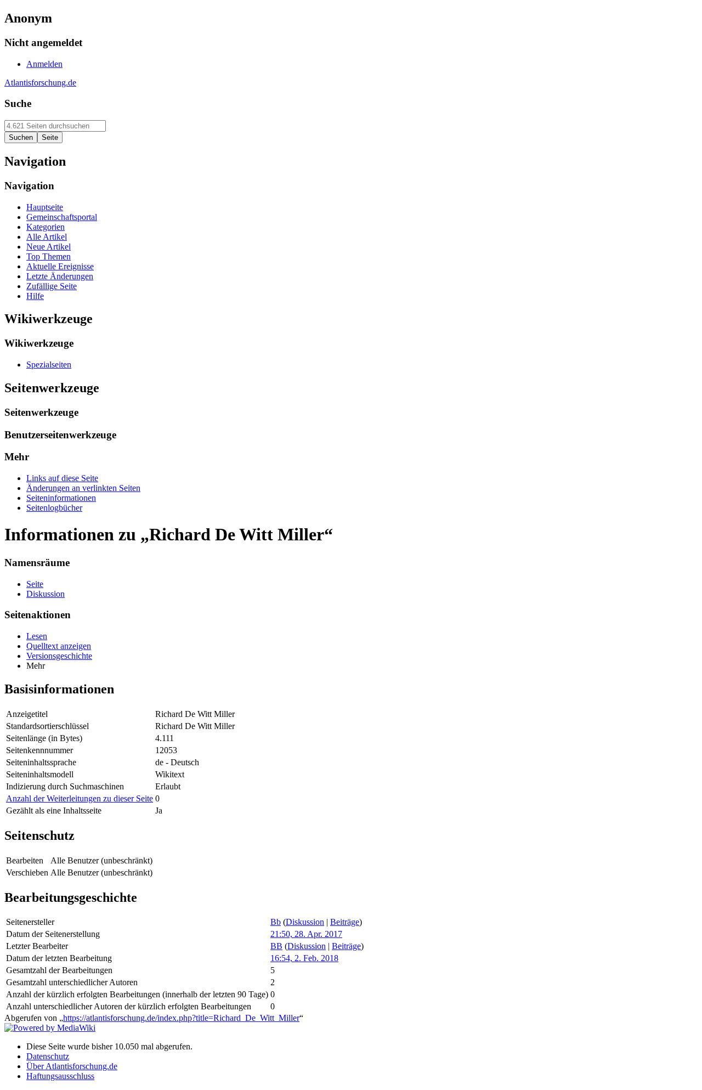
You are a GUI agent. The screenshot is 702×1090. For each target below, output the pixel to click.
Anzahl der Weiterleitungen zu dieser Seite (79, 798)
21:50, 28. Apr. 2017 (306, 934)
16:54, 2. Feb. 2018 (304, 958)
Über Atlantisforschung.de (71, 1066)
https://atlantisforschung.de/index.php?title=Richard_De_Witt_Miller (181, 1018)
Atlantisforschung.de (40, 82)
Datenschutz (47, 1056)
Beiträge (344, 922)
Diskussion (305, 922)
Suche (17, 103)
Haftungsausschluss (60, 1076)
